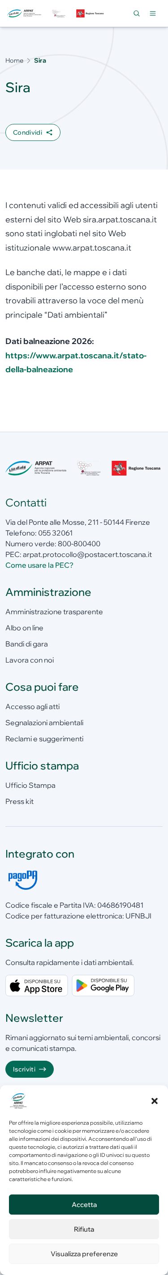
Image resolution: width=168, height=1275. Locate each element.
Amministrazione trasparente (54, 611)
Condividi (27, 132)
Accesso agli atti (32, 706)
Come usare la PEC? (39, 565)
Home (14, 60)
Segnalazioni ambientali (44, 722)
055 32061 (55, 532)
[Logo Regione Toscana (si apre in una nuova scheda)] (90, 13)
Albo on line (24, 627)
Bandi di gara (26, 643)
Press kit (19, 801)
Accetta (84, 1204)
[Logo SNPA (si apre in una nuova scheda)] (58, 13)
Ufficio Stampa (30, 785)
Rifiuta (84, 1229)
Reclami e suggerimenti (44, 738)
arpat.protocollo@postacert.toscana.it (87, 554)
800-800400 (79, 543)
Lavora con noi (29, 659)
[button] (154, 1100)
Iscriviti (24, 1069)
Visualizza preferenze (84, 1254)
